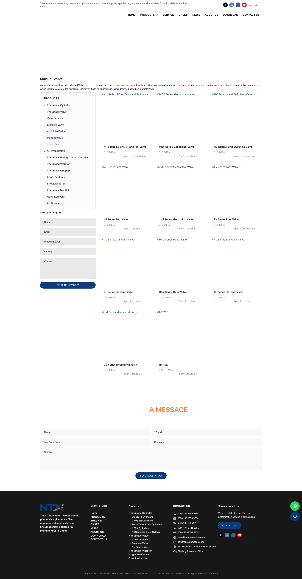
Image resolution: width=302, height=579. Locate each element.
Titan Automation (122, 47)
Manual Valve (180, 47)
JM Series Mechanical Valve (120, 364)
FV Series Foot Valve (226, 219)
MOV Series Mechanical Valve (176, 146)
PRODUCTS (141, 47)
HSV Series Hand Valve (173, 292)
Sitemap (214, 573)
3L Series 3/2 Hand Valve (118, 292)
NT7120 (163, 364)
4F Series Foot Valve (116, 219)
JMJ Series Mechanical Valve (176, 219)
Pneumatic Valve (161, 47)
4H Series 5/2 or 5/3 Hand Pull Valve (125, 146)
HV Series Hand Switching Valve (233, 146)
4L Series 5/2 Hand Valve (228, 292)
